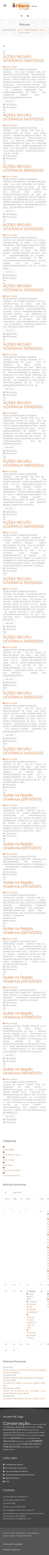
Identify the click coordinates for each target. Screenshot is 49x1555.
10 (14, 1285)
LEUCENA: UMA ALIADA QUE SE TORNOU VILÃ (23, 1399)
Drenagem (41, 1435)
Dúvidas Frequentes (11, 1550)
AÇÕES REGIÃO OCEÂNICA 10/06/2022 (23, 405)
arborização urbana (23, 1441)
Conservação (8, 1149)
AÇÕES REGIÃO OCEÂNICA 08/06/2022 (23, 463)
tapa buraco (29, 1447)
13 (41, 1285)
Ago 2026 (17, 1192)
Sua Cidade (7, 1165)
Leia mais (9, 101)
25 (21, 1344)
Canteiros (6, 1449)
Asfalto (26, 1444)
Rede (33, 1438)
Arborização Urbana (11, 1155)
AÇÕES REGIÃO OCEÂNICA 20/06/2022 (23, 288)
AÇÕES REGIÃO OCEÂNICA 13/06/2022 (23, 346)
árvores (7, 1429)
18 (21, 1291)
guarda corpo (24, 1432)
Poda (24, 1430)
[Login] (28, 16)
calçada (40, 1427)
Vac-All (15, 1432)
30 (6, 1350)
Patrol (37, 1447)
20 (42, 1291)
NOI (31, 1444)
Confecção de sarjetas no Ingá (31, 1335)
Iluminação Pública (11, 1175)
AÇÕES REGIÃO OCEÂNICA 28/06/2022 (23, 168)
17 (14, 1291)
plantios (37, 1444)
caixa (22, 1447)
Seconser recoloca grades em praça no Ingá (31, 1322)
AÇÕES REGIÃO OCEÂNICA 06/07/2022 (23, 59)
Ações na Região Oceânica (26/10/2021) (22, 930)
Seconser (16, 1429)
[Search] (21, 16)
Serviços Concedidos (12, 1170)
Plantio (34, 1435)
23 (6, 1344)
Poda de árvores (11, 1446)
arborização (20, 1427)
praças (28, 1427)
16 (6, 1291)
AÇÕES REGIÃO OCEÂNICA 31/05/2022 (22, 581)
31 (14, 1350)
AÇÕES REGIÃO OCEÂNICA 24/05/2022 (23, 751)
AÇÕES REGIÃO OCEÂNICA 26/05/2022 (23, 639)
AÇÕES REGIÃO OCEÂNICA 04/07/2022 (23, 117)
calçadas (6, 1444)
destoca (6, 1438)
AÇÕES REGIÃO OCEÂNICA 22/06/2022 (23, 227)
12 (27, 1285)
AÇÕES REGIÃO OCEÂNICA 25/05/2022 (23, 695)
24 (14, 1344)
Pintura (28, 1435)
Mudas (29, 1430)
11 (21, 1285)
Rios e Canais (11, 67)
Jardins (33, 1427)
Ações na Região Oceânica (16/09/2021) (22, 1071)
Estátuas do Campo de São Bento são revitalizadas (32, 1307)
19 (32, 1314)
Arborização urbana (37, 1432)
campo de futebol (36, 1424)
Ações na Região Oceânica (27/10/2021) (22, 884)
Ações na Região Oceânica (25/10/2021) (22, 979)
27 (42, 1344)
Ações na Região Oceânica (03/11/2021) (22, 846)
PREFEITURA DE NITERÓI (14, 1435)
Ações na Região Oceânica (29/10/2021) (22, 797)
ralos (10, 1444)
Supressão (15, 1438)
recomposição (17, 1444)
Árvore (12, 1449)
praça (13, 1427)
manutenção (9, 1441)
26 (28, 1344)
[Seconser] (24, 6)
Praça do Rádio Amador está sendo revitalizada (23, 1378)
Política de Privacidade (12, 1544)
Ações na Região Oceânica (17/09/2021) (22, 1015)
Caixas (38, 1438)
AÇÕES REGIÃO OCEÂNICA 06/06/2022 (23, 524)
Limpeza (36, 1440)
